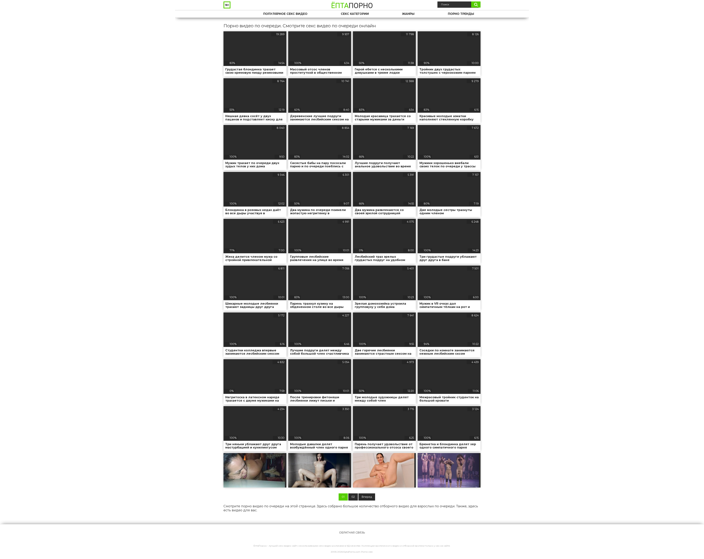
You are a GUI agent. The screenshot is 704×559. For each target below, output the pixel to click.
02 (353, 497)
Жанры (408, 14)
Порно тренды (461, 14)
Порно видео (229, 14)
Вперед (367, 497)
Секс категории (355, 14)
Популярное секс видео (285, 14)
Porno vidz (367, 551)
